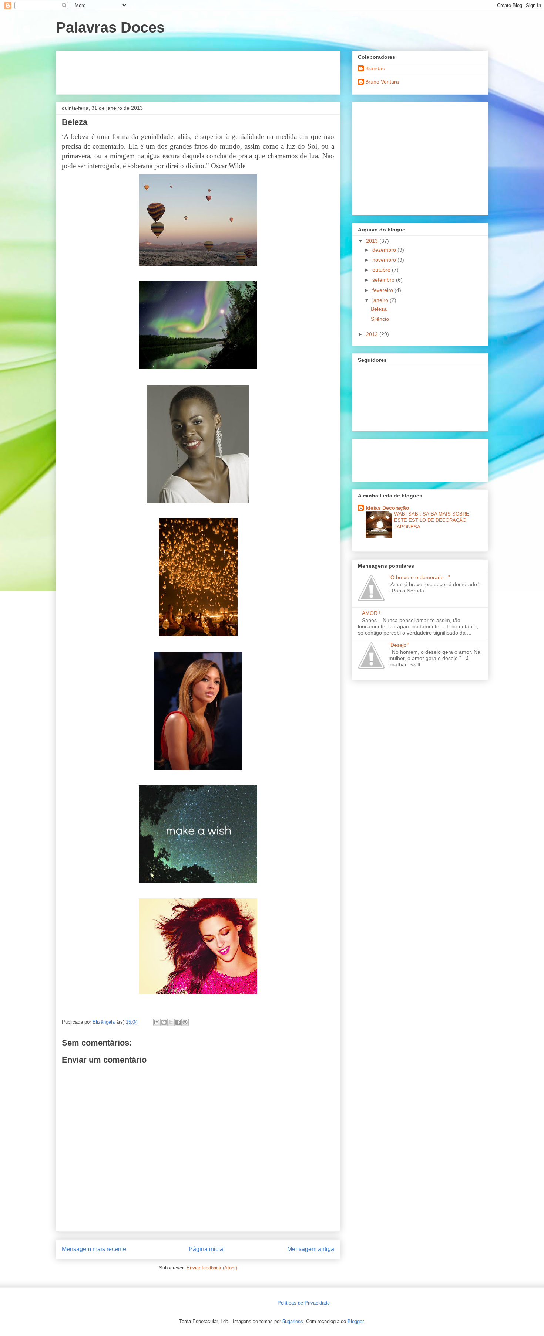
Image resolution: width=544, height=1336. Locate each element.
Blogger (355, 1321)
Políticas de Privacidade (304, 1303)
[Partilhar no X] (171, 1022)
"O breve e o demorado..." (419, 577)
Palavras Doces (110, 27)
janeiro (381, 300)
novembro (384, 260)
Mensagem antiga (310, 1249)
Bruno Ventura (382, 82)
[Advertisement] (196, 70)
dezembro (384, 250)
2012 (372, 334)
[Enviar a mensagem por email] (157, 1022)
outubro (382, 270)
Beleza (379, 309)
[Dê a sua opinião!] (164, 1022)
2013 (372, 241)
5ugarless (292, 1321)
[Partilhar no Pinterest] (185, 1022)
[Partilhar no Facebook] (178, 1022)
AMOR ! (371, 613)
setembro (384, 280)
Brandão (375, 68)
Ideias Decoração (387, 508)
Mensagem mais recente (94, 1249)
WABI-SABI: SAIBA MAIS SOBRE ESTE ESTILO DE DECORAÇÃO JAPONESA (431, 520)
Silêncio (380, 319)
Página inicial (207, 1249)
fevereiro (383, 290)
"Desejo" (399, 645)
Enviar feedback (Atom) (212, 1268)
